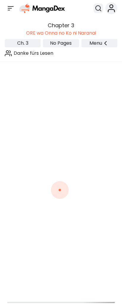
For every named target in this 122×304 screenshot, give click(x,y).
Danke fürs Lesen (33, 53)
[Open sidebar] (11, 8)
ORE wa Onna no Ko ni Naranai (61, 33)
